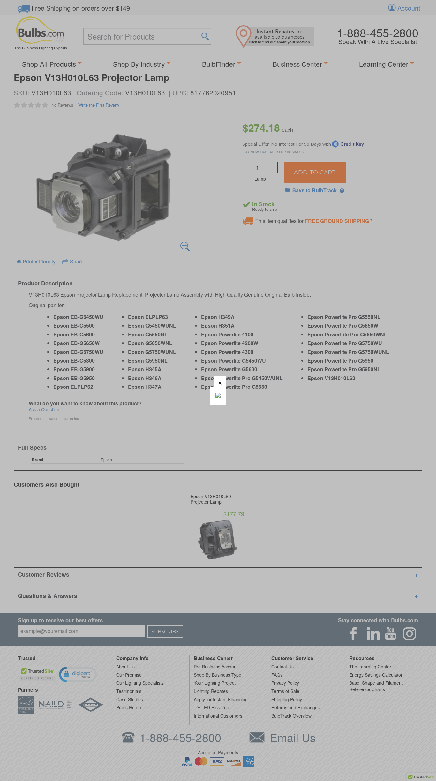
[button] (220, 381)
